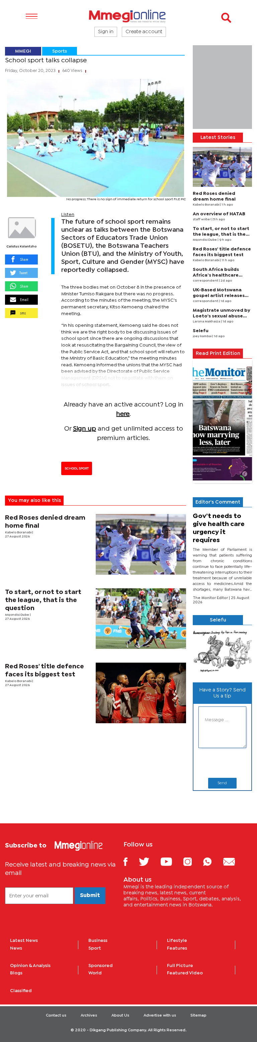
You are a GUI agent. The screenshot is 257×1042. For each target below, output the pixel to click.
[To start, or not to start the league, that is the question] (141, 618)
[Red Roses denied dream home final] (141, 544)
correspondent (206, 280)
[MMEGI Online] (128, 16)
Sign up (84, 429)
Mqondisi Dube (17, 614)
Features (177, 948)
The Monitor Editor (211, 598)
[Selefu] (222, 651)
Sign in (105, 32)
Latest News (24, 941)
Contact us (56, 1015)
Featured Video (185, 973)
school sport (77, 468)
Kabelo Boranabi (18, 532)
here (123, 414)
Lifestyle (177, 941)
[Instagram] (192, 861)
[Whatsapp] (212, 861)
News (16, 948)
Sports (59, 51)
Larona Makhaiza (207, 321)
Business (97, 941)
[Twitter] (149, 861)
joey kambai (202, 336)
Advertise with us (160, 1015)
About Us (120, 1015)
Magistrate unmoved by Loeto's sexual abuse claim (221, 316)
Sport (94, 948)
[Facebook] (130, 861)
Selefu (200, 331)
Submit (90, 895)
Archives (89, 1015)
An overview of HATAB (219, 214)
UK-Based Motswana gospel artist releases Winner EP (219, 295)
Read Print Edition (218, 354)
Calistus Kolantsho (21, 246)
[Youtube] (171, 861)
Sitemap (198, 1015)
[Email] (234, 861)
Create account (143, 32)
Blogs (16, 973)
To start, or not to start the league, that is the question (43, 600)
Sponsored (100, 966)
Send (222, 783)
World (95, 973)
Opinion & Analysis (30, 966)
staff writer (202, 219)
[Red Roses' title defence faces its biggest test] (141, 693)
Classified (21, 991)
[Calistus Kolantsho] (21, 228)
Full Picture (180, 966)
